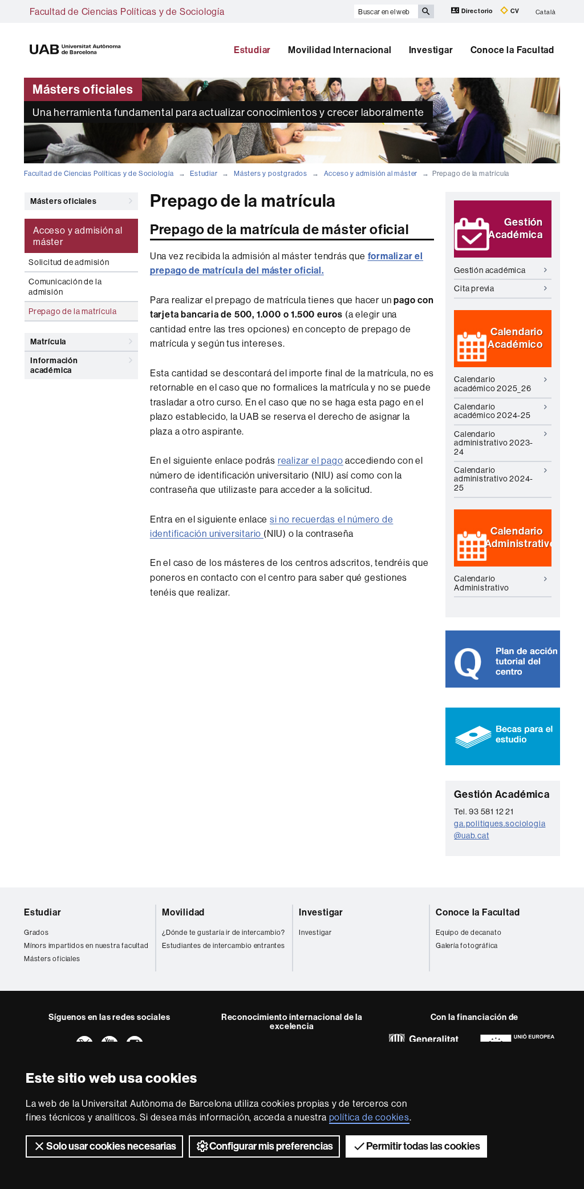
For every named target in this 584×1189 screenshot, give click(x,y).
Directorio (477, 11)
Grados (36, 932)
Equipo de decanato (468, 932)
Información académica (54, 365)
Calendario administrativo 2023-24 (493, 443)
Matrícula (48, 342)
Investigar (431, 50)
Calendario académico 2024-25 (492, 410)
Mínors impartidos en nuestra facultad (86, 945)
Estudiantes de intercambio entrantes (223, 945)
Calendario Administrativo (481, 582)
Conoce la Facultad (512, 50)
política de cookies (369, 1117)
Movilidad (183, 912)
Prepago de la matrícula (72, 311)
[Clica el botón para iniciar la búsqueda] (426, 11)
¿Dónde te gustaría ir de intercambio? (223, 932)
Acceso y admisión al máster (371, 173)
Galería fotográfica (467, 945)
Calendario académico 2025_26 (493, 383)
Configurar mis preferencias (271, 1146)
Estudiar (252, 50)
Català (546, 11)
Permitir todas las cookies (423, 1146)
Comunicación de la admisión (65, 286)
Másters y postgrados (270, 173)
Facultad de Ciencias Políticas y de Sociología (127, 11)
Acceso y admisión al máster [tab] (78, 235)
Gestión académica (490, 270)
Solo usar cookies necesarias (111, 1146)
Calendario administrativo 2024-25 (493, 479)
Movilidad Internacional (339, 50)
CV (514, 11)
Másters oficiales (63, 201)
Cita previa (474, 288)
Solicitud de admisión (69, 262)
